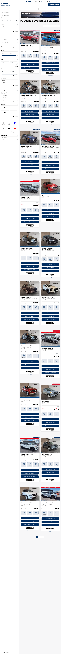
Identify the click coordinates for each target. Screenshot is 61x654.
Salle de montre (12, 9)
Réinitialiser (16, 31)
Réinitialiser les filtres (5, 15)
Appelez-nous (45, 1)
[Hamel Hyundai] (5, 4)
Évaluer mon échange (29, 64)
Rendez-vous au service (54, 4)
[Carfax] (30, 71)
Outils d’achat (20, 9)
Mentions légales (50, 75)
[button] (20, 36)
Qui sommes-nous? (55, 9)
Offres (27, 9)
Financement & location (44, 9)
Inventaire (4, 9)
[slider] (1, 55)
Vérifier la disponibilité (29, 61)
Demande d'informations (29, 67)
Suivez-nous (37, 1)
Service (35, 9)
